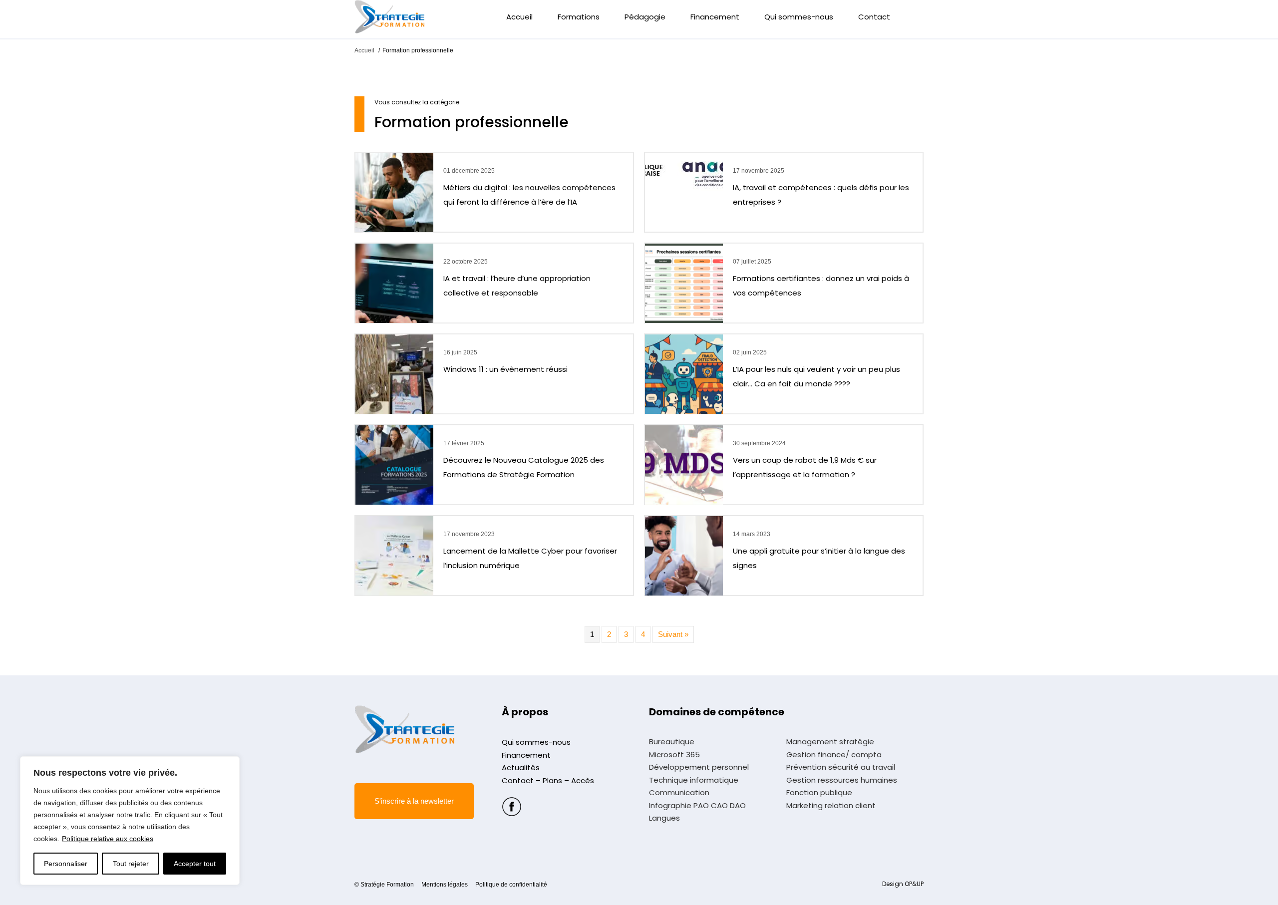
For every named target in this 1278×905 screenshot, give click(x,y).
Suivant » (673, 634)
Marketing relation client (831, 805)
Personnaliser (65, 864)
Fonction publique (819, 792)
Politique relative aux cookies (107, 839)
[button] (414, 801)
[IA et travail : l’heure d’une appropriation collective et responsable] (394, 283)
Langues (664, 818)
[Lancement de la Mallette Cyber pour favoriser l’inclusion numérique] (394, 555)
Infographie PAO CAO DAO (697, 805)
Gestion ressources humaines (841, 780)
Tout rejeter (131, 864)
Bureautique (671, 741)
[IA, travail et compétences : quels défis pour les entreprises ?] (684, 172)
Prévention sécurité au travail (840, 767)
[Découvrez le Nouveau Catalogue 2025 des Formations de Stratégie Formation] (394, 464)
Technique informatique (693, 780)
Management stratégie (830, 741)
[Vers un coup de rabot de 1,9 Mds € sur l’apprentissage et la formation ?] (684, 464)
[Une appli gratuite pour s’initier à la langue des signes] (684, 555)
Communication (679, 792)
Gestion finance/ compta (834, 754)
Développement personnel (699, 767)
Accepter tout (195, 864)
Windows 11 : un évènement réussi (505, 369)
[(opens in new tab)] (512, 806)
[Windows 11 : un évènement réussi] (394, 373)
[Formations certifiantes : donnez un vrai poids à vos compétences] (684, 283)
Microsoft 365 (674, 754)
